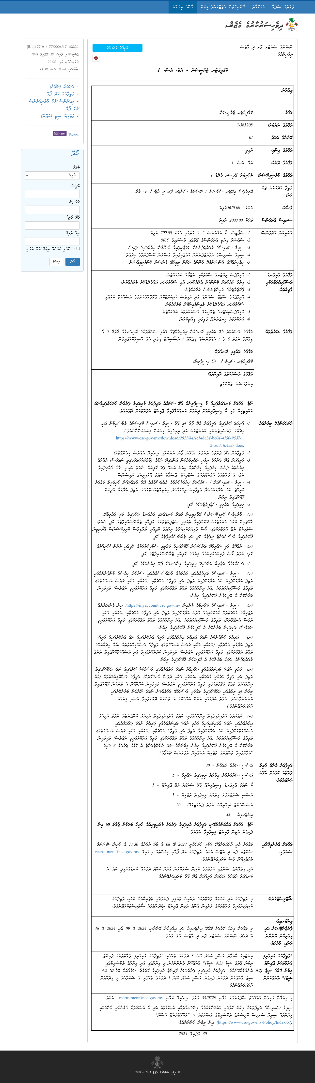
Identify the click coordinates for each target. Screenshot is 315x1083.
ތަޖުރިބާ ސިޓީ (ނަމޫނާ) (57, 116)
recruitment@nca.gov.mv (117, 852)
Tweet (73, 135)
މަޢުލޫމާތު (258, 7)
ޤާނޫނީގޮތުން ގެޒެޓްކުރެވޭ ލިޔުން (223, 7)
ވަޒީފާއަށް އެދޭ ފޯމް (60, 94)
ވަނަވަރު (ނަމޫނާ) (62, 87)
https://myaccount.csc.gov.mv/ (152, 605)
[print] (96, 58)
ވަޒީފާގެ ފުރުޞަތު (117, 48)
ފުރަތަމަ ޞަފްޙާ (283, 7)
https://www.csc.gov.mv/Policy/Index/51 (254, 1023)
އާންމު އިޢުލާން (182, 7)
